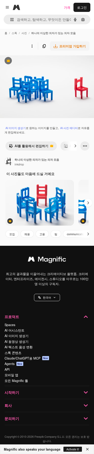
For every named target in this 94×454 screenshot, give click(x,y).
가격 (67, 7)
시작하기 (12, 392)
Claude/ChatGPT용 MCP (26, 358)
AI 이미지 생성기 (15, 128)
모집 (12, 234)
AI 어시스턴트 (14, 330)
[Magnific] (47, 260)
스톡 (14, 33)
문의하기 (12, 418)
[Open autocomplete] (10, 19)
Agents (13, 363)
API (7, 369)
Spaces (10, 324)
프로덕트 (12, 316)
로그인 (82, 7)
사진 (24, 33)
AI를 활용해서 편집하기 (28, 146)
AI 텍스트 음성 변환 (19, 347)
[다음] (75, 146)
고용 (42, 234)
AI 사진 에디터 (69, 128)
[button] (47, 297)
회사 (8, 405)
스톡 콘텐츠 (13, 352)
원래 (26, 61)
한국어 (47, 297)
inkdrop (19, 164)
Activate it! (72, 449)
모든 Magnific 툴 (16, 380)
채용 (27, 234)
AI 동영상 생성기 (17, 341)
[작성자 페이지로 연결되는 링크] (9, 162)
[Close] (87, 449)
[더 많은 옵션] (32, 46)
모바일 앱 (11, 375)
